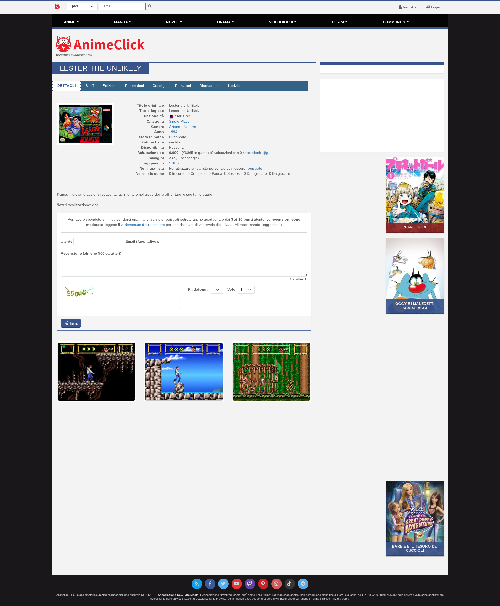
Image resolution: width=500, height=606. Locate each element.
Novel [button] (172, 22)
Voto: (232, 289)
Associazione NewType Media (178, 594)
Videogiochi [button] (281, 22)
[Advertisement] (316, 46)
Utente (66, 241)
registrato (254, 168)
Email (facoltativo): (142, 241)
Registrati (410, 7)
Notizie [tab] (234, 86)
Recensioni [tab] (134, 86)
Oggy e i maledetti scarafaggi (414, 306)
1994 (173, 132)
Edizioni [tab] (110, 86)
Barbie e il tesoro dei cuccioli (415, 548)
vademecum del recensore (143, 225)
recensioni (251, 153)
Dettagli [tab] (66, 86)
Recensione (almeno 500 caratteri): (92, 253)
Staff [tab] (90, 86)
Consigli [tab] (160, 86)
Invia (73, 323)
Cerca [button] (338, 22)
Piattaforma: (199, 289)
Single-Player (180, 121)
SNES (174, 163)
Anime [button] (70, 22)
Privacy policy (340, 598)
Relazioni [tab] (183, 86)
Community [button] (394, 22)
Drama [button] (224, 22)
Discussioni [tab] (209, 86)
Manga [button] (121, 22)
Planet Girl (415, 227)
